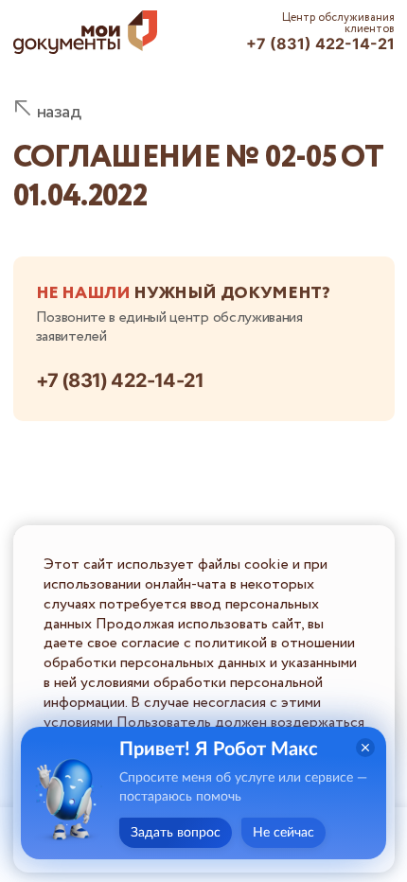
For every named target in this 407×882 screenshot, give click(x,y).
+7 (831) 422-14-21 (320, 43)
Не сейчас (283, 832)
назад (59, 112)
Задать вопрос (176, 832)
